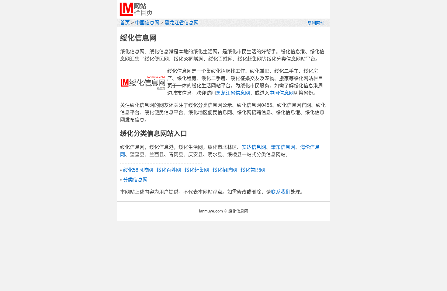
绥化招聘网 (225, 170)
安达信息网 (254, 147)
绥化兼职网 (253, 170)
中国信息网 (147, 22)
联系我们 (280, 192)
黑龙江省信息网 (182, 22)
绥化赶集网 (197, 170)
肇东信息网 (283, 147)
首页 (125, 22)
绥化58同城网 (138, 170)
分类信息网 (135, 179)
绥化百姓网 (169, 170)
